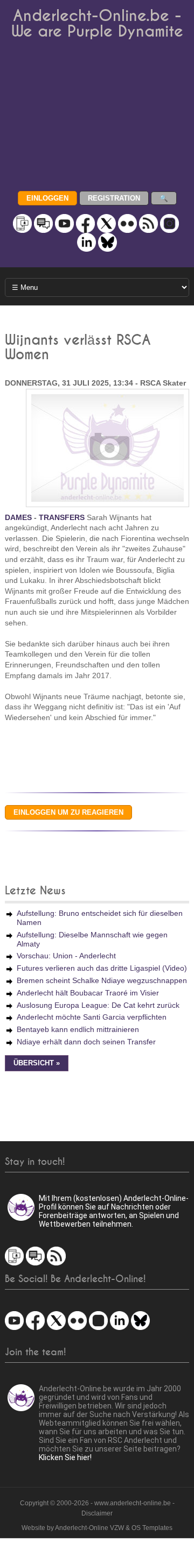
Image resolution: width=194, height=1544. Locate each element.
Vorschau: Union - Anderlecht (66, 955)
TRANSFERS (62, 517)
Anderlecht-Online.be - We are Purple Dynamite (97, 23)
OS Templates (151, 1528)
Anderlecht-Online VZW (89, 1528)
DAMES (18, 517)
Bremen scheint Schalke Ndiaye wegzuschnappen (102, 980)
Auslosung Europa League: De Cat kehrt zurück (98, 1005)
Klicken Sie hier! (65, 1457)
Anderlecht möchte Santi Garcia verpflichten (92, 1017)
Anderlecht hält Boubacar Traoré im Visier (88, 992)
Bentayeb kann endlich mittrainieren (78, 1029)
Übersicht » (36, 1063)
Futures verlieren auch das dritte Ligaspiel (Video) (102, 968)
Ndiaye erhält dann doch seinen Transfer (86, 1041)
